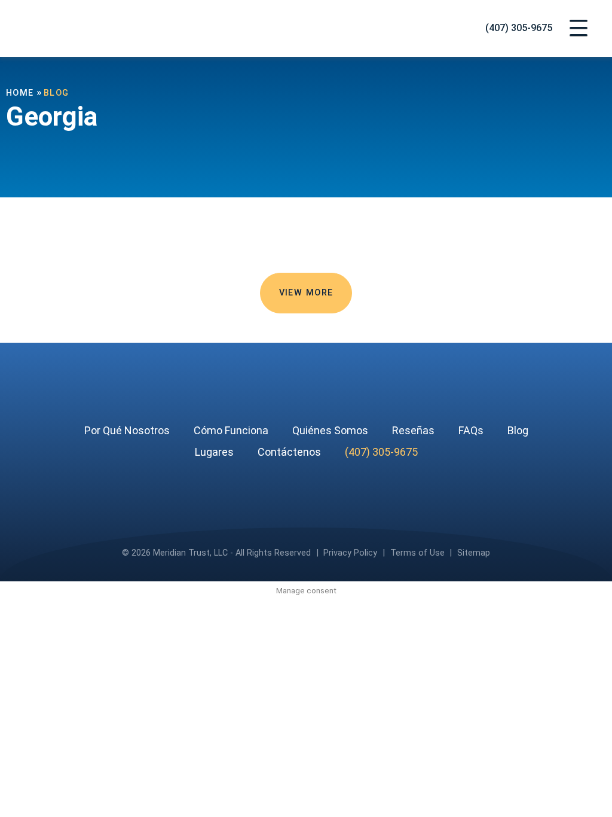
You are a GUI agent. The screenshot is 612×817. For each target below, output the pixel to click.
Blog (517, 430)
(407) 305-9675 (518, 28)
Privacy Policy (350, 553)
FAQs (471, 430)
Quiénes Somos (330, 430)
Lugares (214, 452)
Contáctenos (289, 452)
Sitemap (473, 553)
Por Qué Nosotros (127, 430)
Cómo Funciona (231, 430)
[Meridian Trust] (92, 28)
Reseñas (413, 430)
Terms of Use (417, 553)
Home (20, 93)
